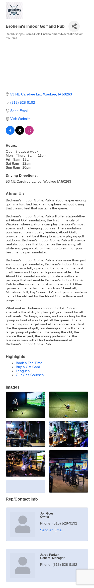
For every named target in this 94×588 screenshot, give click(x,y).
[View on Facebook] (10, 133)
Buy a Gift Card (28, 367)
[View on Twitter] (19, 133)
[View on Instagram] (29, 133)
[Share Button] (74, 26)
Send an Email (51, 530)
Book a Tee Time (29, 363)
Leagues (23, 371)
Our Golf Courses (30, 375)
